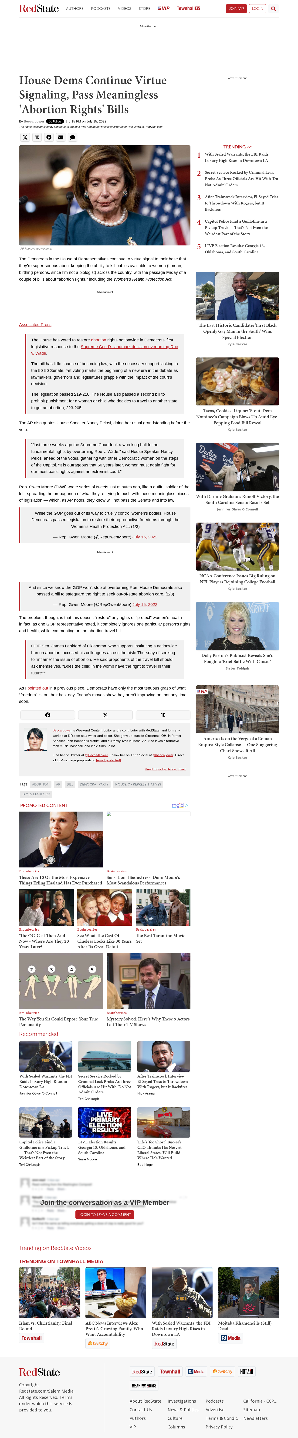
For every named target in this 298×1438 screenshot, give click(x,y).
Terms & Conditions (223, 1418)
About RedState (145, 1401)
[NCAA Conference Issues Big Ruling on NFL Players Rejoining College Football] (237, 546)
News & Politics (183, 1409)
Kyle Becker (237, 344)
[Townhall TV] (188, 9)
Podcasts (101, 8)
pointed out (37, 688)
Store (144, 8)
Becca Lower (34, 121)
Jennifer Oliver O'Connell (38, 1093)
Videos (124, 8)
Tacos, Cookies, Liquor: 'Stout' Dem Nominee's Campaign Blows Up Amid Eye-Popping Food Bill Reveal (237, 416)
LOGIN (257, 8)
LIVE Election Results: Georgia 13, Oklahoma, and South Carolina (101, 1147)
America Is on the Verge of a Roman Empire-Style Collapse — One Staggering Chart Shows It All (237, 744)
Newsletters (255, 1418)
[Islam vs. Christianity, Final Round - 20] (49, 1292)
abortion (98, 340)
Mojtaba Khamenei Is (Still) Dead (245, 1326)
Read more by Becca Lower (165, 769)
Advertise (215, 1409)
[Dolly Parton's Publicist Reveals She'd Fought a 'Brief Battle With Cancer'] (237, 625)
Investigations (182, 1401)
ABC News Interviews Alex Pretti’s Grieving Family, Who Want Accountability (114, 1328)
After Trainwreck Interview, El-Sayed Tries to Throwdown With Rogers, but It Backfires (162, 1081)
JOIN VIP (236, 8)
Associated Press (35, 324)
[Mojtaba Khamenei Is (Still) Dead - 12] (248, 1292)
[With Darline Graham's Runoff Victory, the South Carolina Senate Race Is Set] (237, 466)
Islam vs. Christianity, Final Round (45, 1326)
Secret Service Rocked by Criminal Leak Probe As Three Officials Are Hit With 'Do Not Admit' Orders (104, 1084)
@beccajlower (163, 755)
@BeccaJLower (96, 755)
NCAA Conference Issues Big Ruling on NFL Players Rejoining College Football (237, 578)
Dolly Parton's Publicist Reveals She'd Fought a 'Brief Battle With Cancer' (237, 658)
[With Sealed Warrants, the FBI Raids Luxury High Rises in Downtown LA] (45, 1056)
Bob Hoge (145, 1165)
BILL (70, 784)
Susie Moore (87, 1159)
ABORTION (40, 784)
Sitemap (251, 1409)
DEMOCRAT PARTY (94, 784)
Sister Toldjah (237, 668)
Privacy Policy (219, 1427)
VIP (133, 1427)
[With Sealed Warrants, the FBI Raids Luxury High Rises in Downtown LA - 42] (182, 1292)
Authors (75, 8)
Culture (175, 1418)
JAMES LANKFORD (36, 794)
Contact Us (141, 1409)
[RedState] (39, 8)
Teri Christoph (88, 1099)
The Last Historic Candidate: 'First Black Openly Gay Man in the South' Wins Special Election (237, 331)
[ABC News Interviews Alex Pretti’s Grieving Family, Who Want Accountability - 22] (115, 1292)
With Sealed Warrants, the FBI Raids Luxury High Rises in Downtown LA (45, 1081)
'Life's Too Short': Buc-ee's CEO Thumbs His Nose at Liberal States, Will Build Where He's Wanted (159, 1150)
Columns (176, 1427)
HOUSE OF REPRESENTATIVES (138, 784)
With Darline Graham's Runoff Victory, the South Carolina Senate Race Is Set (237, 499)
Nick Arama (146, 1093)
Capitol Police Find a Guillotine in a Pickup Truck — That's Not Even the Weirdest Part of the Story (44, 1150)
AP (58, 784)
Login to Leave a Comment (104, 1214)
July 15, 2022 (144, 537)
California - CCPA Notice (261, 1401)
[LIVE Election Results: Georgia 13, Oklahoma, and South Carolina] (104, 1122)
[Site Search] (273, 8)
